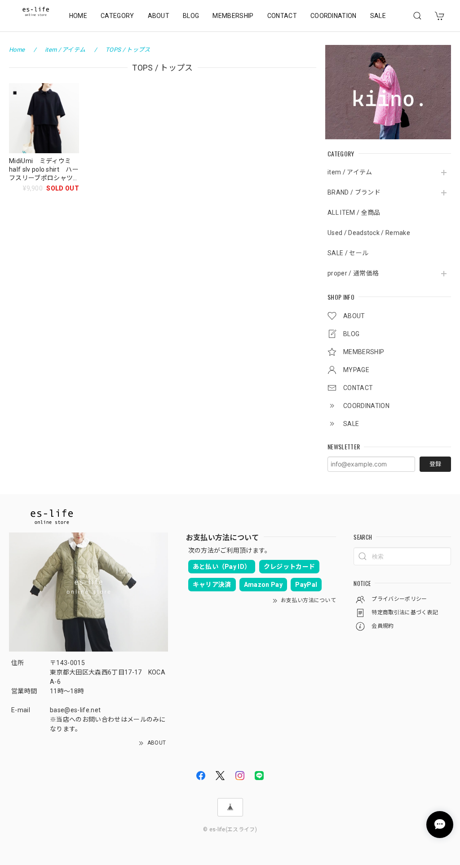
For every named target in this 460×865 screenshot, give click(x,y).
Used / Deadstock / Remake (368, 232)
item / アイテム (349, 172)
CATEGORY (117, 15)
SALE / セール (347, 253)
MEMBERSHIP (232, 15)
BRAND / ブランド (353, 192)
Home (17, 49)
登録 (435, 464)
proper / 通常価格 (353, 273)
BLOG (191, 15)
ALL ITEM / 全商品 (353, 212)
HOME (78, 15)
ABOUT (159, 15)
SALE (378, 15)
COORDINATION (333, 15)
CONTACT (282, 15)
